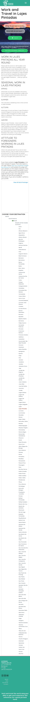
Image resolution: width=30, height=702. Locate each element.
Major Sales (22, 419)
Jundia (20, 390)
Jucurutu (21, 388)
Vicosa (20, 651)
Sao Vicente (22, 583)
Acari (20, 226)
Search (16, 38)
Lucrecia (21, 410)
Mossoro (21, 438)
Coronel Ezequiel (23, 300)
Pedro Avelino (22, 475)
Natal (20, 440)
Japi (20, 368)
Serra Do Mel (22, 598)
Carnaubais (22, 294)
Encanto (21, 314)
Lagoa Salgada (23, 404)
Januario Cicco (23, 366)
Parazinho (21, 456)
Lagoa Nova (22, 402)
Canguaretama (23, 286)
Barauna (21, 258)
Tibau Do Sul (22, 630)
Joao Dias (21, 384)
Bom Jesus (22, 268)
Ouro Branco (22, 450)
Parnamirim (22, 460)
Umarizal (21, 641)
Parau (20, 454)
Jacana (21, 359)
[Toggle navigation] (26, 2)
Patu (20, 467)
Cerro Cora (22, 298)
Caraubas (21, 288)
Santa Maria (22, 522)
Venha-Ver (22, 647)
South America (13, 218)
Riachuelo (21, 510)
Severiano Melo (23, 610)
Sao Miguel (22, 567)
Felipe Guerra (22, 323)
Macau (20, 417)
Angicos (21, 243)
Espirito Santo (22, 318)
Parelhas (21, 458)
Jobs (6, 681)
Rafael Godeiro (23, 502)
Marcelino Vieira (23, 421)
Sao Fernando (22, 542)
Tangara (21, 620)
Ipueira (21, 353)
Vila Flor (21, 653)
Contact (6, 684)
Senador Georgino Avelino (21, 590)
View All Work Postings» (20, 182)
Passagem (21, 465)
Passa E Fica (22, 463)
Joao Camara (22, 382)
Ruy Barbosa (22, 518)
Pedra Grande (22, 471)
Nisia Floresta (22, 442)
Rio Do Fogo (22, 512)
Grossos (21, 345)
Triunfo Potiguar (23, 638)
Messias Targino (23, 427)
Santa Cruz (22, 520)
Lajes (20, 406)
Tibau (20, 628)
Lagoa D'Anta (22, 392)
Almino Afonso (23, 237)
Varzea (21, 645)
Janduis (21, 364)
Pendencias (22, 480)
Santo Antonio (23, 532)
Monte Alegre (22, 432)
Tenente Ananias (23, 622)
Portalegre (22, 486)
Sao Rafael (22, 579)
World (7, 216)
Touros (20, 636)
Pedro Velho (22, 477)
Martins (21, 423)
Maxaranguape (23, 425)
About (6, 679)
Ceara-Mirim (22, 296)
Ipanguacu (22, 351)
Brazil (15, 220)
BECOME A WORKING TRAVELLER (14, 50)
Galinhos (21, 337)
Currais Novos (22, 308)
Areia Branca (22, 249)
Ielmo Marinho (23, 349)
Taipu (20, 618)
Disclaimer (5, 682)
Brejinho (21, 270)
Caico (20, 280)
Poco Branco (22, 484)
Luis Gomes (22, 413)
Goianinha (21, 339)
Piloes (20, 482)
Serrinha (21, 604)
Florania (21, 329)
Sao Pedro (21, 576)
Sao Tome (21, 581)
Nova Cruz (21, 444)
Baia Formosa (22, 256)
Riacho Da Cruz (23, 504)
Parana (21, 452)
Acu (20, 228)
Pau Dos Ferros (23, 469)
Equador (21, 316)
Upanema (21, 643)
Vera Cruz (21, 649)
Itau (20, 357)
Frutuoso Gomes (23, 334)
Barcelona (21, 260)
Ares (20, 251)
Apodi (20, 247)
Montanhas (22, 429)
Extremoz (21, 320)
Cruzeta (21, 306)
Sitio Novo (21, 612)
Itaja (20, 355)
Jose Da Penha (23, 386)
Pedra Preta (22, 473)
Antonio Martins (23, 245)
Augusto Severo (23, 253)
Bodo (20, 266)
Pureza (20, 496)
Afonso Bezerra (23, 231)
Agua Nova (22, 233)
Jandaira (21, 362)
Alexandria (21, 235)
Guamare (21, 347)
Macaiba (21, 415)
